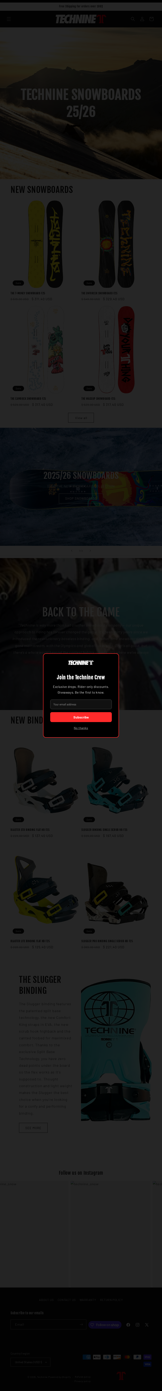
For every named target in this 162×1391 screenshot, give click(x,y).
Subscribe (81, 717)
